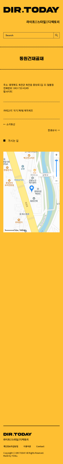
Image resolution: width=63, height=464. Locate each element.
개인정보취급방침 (10, 446)
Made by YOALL (10, 455)
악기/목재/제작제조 (23, 110)
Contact (40, 446)
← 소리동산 (9, 124)
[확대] (56, 155)
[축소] (56, 180)
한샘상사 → (54, 130)
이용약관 (27, 446)
